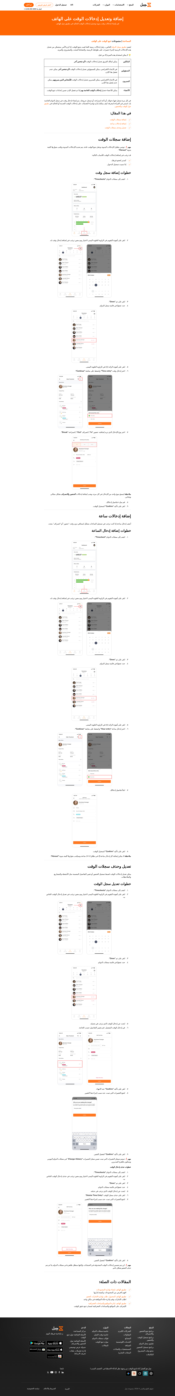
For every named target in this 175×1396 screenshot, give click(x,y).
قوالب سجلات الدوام (100, 1338)
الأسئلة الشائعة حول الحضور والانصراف (78, 1342)
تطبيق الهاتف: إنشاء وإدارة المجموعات (111, 1289)
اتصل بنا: (33, 9)
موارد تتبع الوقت (101, 1342)
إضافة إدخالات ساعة (118, 123)
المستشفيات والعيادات (122, 1349)
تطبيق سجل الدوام (119, 47)
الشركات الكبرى (124, 1331)
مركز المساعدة (80, 1331)
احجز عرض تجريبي (44, 5)
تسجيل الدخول (61, 5)
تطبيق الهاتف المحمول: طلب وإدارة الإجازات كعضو (106, 1296)
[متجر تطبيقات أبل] (55, 1343)
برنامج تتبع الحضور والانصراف (146, 1332)
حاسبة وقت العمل (101, 1334)
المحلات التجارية (124, 1352)
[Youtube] (51, 1372)
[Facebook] (59, 1372)
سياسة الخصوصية (33, 1388)
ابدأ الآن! (29, 5)
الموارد (107, 5)
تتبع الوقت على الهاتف (101, 41)
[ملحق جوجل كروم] (55, 1356)
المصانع (128, 1338)
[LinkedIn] (63, 1372)
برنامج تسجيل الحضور (145, 1347)
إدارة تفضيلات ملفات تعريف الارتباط (77, 1352)
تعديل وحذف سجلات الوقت (115, 127)
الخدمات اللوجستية (123, 1342)
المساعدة (127, 41)
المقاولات (127, 1334)
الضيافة (128, 1345)
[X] (48, 1372)
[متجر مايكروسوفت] (37, 1349)
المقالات (105, 1345)
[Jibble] (143, 5)
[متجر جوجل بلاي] (37, 1343)
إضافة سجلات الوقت (118, 119)
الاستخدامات (119, 5)
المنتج (131, 5)
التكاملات (150, 1354)
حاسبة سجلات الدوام (100, 1331)
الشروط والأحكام (50, 1388)
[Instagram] (56, 1372)
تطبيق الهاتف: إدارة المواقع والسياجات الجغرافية (107, 1303)
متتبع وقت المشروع (146, 1351)
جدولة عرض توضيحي (77, 1347)
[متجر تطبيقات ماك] (55, 1349)
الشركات (96, 5)
